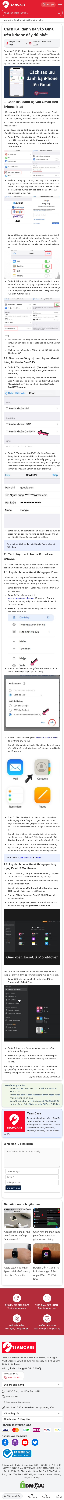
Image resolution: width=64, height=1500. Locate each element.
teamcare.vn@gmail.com (18, 1402)
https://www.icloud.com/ (47, 737)
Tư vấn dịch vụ (12, 1376)
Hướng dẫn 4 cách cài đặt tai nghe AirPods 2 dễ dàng (35, 1104)
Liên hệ (58, 1497)
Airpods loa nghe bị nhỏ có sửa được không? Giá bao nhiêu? (17, 1235)
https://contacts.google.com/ (21, 598)
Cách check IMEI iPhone (30, 857)
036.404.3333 (12, 1396)
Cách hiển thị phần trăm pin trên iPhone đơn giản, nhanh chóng (46, 1235)
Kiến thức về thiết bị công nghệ (28, 20)
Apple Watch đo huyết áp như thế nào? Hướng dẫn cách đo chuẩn (17, 1271)
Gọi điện (46, 1497)
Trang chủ (6, 20)
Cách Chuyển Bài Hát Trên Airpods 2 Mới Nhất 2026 (34, 1101)
